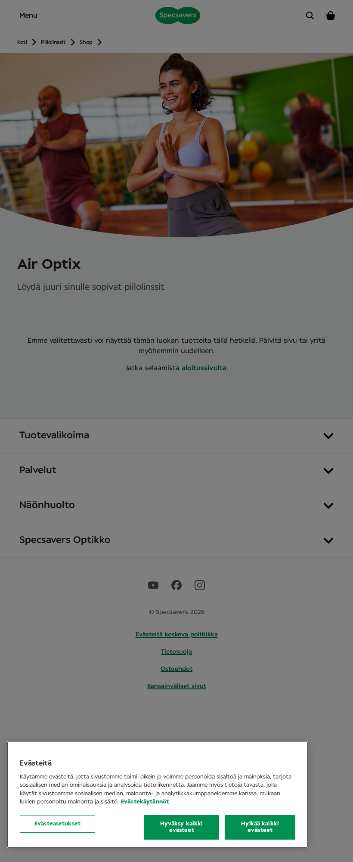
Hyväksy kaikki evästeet (181, 827)
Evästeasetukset (57, 824)
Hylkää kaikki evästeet (260, 827)
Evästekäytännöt (145, 802)
